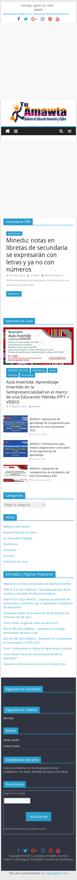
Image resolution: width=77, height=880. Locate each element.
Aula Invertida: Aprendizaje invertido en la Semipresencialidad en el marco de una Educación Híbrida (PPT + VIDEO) (37, 392)
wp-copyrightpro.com (55, 873)
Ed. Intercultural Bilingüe (17, 538)
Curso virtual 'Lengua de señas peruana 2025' (30, 623)
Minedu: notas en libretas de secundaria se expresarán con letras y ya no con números (36, 254)
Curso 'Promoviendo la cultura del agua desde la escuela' (37, 648)
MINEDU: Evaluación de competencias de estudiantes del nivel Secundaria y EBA (49, 472)
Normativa (9, 550)
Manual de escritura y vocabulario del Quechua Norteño (37, 583)
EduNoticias (14, 233)
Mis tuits (8, 718)
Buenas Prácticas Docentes (20, 532)
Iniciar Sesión (11, 740)
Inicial (53, 370)
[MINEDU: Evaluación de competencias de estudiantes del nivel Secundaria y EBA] (15, 467)
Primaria (12, 375)
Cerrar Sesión (11, 746)
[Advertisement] (38, 61)
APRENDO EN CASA (18, 370)
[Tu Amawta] (7, 131)
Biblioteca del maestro (17, 526)
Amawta (35, 275)
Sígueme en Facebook (23, 689)
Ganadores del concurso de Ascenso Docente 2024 (34, 664)
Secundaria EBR (25, 285)
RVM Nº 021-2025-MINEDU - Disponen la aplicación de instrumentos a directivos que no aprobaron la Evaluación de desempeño (38, 603)
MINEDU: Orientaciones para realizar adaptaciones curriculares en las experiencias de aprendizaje (50, 449)
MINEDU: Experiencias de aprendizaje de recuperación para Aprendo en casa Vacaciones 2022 (50, 424)
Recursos (9, 556)
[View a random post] (69, 131)
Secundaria (27, 375)
